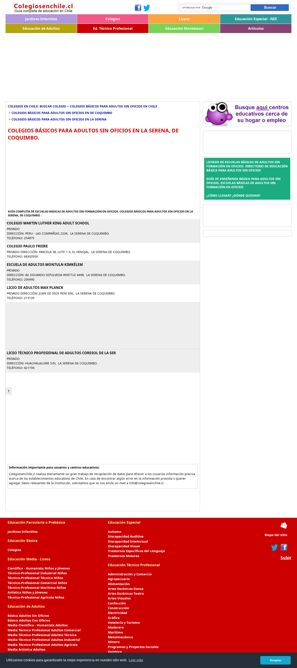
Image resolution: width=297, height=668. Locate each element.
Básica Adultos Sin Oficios (28, 615)
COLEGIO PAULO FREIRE (27, 246)
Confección (117, 603)
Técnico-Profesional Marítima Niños (37, 587)
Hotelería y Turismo (124, 622)
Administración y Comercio (130, 574)
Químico (115, 651)
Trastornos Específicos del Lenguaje (136, 551)
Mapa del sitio (276, 535)
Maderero (116, 627)
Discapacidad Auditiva (125, 536)
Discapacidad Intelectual (128, 541)
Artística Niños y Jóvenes (27, 592)
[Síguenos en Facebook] (137, 7)
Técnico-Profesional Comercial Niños (37, 583)
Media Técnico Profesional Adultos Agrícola (43, 644)
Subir (286, 557)
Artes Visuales (119, 598)
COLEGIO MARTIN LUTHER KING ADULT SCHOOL (48, 223)
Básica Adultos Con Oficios (29, 620)
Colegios (112, 18)
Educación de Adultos (41, 28)
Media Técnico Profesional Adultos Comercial (44, 630)
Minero (114, 642)
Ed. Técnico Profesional (113, 28)
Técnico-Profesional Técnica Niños (35, 578)
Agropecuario (119, 579)
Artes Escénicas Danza (125, 588)
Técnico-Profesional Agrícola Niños (36, 597)
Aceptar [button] (275, 660)
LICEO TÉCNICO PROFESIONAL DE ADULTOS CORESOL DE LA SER (61, 352)
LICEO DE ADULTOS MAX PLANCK (35, 287)
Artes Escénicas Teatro (126, 593)
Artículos (256, 28)
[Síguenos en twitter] (274, 547)
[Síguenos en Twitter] (146, 7)
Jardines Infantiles (41, 18)
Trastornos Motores (123, 556)
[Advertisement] (135, 65)
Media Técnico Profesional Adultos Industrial (44, 639)
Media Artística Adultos (26, 649)
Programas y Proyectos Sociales (133, 647)
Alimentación (119, 584)
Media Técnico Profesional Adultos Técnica (42, 635)
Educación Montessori (184, 28)
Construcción (118, 608)
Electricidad (117, 612)
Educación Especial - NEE (256, 18)
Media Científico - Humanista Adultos (38, 625)
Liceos (184, 18)
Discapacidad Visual (124, 546)
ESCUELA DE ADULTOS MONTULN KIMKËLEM (45, 264)
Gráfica (114, 617)
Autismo (114, 531)
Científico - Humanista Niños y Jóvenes (39, 568)
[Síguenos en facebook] (283, 547)
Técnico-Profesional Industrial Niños (37, 573)
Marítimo (115, 632)
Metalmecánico (120, 637)
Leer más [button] (136, 660)
